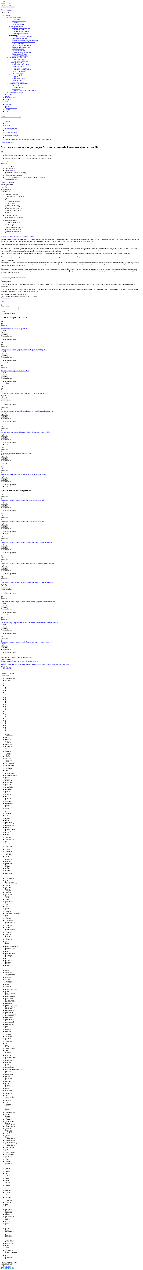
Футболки (15, 85)
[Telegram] (13, 1268)
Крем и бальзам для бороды (21, 52)
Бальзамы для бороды (19, 38)
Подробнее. (34, 291)
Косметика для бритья (16, 57)
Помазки (15, 22)
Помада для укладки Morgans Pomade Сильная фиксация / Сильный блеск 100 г (27, 582)
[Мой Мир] (7, 1268)
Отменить (11, 313)
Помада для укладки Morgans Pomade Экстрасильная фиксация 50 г (23, 500)
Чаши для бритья (18, 24)
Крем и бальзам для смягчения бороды (25, 40)
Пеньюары (16, 89)
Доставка (10, 236)
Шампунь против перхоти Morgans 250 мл (15, 371)
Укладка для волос (18, 66)
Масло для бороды (18, 50)
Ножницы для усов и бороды (22, 36)
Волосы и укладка (15, 63)
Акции (7, 96)
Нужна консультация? (8, 7)
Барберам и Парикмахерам (17, 83)
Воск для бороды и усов (20, 56)
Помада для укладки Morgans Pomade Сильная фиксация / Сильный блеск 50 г (27, 542)
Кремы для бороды (18, 43)
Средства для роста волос (20, 64)
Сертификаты (24, 236)
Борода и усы (13, 35)
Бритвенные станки (19, 21)
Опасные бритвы (18, 87)
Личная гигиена (14, 75)
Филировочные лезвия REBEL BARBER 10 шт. (16, 453)
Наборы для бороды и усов (21, 28)
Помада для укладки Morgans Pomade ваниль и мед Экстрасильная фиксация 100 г (28, 563)
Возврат (16, 236)
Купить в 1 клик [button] (6, 189)
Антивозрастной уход (16, 92)
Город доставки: (6, 281)
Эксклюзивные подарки (20, 33)
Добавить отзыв (6, 298)
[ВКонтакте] (2, 1268)
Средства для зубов (18, 78)
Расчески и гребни (18, 71)
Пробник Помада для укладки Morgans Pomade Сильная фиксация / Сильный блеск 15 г (30, 623)
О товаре (4, 236)
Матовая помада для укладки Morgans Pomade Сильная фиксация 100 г (24, 393)
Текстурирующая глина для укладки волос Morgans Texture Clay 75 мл (24, 350)
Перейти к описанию (8, 182)
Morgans (12, 170)
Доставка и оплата (11, 97)
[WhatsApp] (10, 1268)
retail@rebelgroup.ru (23, 291)
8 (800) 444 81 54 (6, 10)
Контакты (8, 99)
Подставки (16, 19)
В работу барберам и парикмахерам (24, 90)
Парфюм (15, 76)
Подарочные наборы (15, 26)
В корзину (4, 191)
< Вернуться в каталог (8, 142)
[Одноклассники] (5, 1268)
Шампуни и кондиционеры (21, 70)
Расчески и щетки (18, 49)
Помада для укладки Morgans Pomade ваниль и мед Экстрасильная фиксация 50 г (28, 602)
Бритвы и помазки (15, 17)
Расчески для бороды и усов (21, 45)
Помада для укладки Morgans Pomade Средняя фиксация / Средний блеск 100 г (27, 642)
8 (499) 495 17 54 (6, 3)
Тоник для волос (17, 73)
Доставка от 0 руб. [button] (7, 184)
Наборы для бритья (18, 29)
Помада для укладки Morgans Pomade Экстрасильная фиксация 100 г (23, 521)
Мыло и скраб (17, 80)
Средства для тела (18, 82)
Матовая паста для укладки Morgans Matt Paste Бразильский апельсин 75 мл (26, 432)
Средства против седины (20, 68)
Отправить (4, 313)
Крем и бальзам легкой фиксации (23, 42)
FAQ (6, 101)
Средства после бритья (20, 61)
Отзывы (31, 236)
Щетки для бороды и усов (21, 47)
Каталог (7, 15)
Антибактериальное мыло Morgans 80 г (14, 329)
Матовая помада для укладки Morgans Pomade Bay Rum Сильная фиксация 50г (27, 411)
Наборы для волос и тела (20, 31)
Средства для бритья (19, 59)
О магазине (8, 94)
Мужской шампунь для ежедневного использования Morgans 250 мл (23, 474)
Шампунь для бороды (19, 54)
